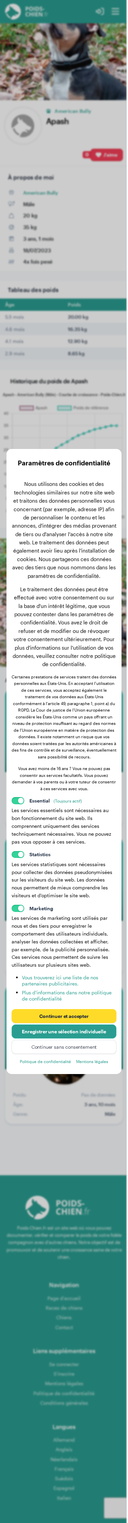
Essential (55, 801)
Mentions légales (92, 1061)
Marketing (41, 908)
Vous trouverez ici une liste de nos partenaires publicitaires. (60, 980)
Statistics (40, 854)
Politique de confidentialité (45, 1061)
